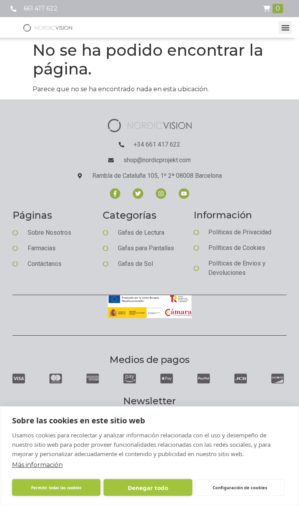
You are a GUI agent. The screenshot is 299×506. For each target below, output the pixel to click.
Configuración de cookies (240, 487)
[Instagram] (161, 193)
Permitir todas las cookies (56, 487)
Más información (37, 465)
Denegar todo (148, 488)
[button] (285, 27)
